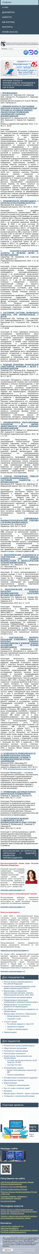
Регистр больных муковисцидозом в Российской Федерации (18, 983)
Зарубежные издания (15, 1027)
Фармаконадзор (10, 1032)
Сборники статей (14, 1019)
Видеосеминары (10, 1083)
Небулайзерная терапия (14, 1068)
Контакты (7, 27)
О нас (5, 7)
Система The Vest (14, 1065)
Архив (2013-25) (10, 32)
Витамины (8, 1091)
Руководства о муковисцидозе (16, 1051)
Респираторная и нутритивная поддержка (20, 1078)
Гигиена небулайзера (15, 1075)
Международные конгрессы (18, 1016)
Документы (8, 12)
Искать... (5, 49)
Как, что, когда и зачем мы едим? (17, 1088)
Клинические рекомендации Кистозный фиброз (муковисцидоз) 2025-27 (19, 987)
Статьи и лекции (10, 1022)
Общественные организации (15, 1048)
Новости (7, 17)
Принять (7, 1250)
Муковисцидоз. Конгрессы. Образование (20, 1014)
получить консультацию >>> (13, 890)
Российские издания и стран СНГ (20, 1024)
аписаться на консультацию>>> (15, 950)
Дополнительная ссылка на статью (22, 769)
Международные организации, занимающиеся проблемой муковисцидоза (21, 1001)
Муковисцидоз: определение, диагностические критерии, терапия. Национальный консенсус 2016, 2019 (19, 993)
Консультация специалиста (15, 1053)
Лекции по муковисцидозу (17, 1029)
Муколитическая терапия (14, 1080)
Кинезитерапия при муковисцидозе (18, 997)
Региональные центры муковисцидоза (19, 1046)
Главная (6, 2)
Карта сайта (31, 1135)
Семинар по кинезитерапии (18, 1085)
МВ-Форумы (8, 22)
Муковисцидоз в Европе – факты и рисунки (21, 1093)
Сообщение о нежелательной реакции (19, 1096)
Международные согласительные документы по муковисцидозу (17, 1006)
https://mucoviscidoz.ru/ (9, 1228)
